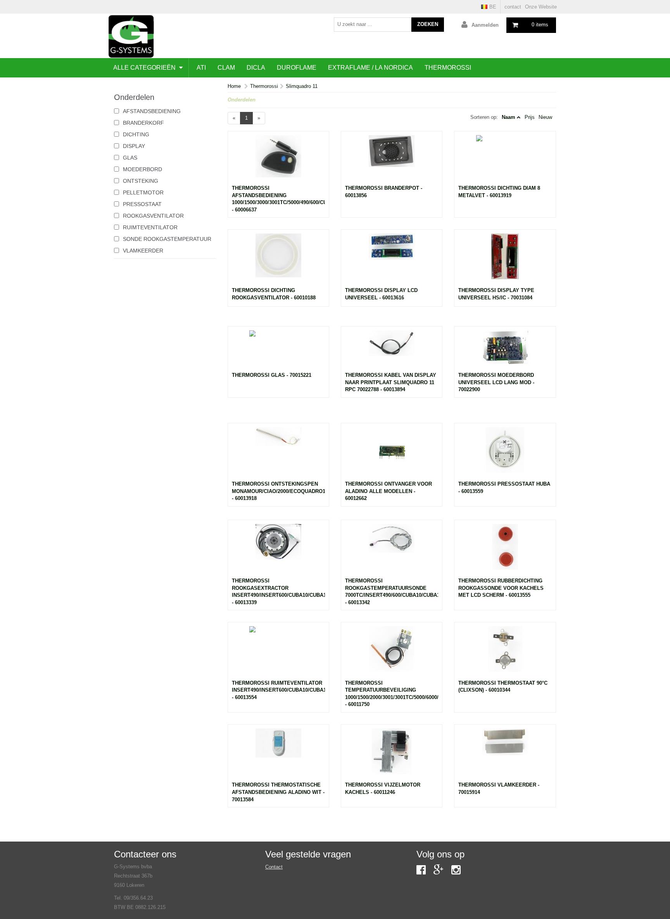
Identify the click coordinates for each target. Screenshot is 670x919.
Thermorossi (448, 67)
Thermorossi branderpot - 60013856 (383, 191)
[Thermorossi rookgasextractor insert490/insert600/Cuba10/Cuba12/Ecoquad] (278, 550)
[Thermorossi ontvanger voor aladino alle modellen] (391, 454)
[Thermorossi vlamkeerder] (504, 755)
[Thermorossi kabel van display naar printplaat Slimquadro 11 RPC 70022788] (391, 351)
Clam (226, 67)
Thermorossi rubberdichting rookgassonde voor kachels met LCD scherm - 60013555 (501, 588)
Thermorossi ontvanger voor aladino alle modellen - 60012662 (388, 491)
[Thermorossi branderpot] (391, 160)
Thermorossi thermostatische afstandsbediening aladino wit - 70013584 (278, 792)
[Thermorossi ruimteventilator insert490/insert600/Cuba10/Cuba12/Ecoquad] (278, 653)
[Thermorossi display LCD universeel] (391, 260)
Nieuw (545, 117)
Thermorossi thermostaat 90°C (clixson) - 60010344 (502, 686)
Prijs (530, 117)
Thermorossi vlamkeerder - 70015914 (498, 788)
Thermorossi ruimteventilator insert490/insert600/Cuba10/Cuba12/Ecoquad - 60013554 (278, 690)
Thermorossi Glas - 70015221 (271, 375)
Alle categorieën (145, 67)
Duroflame (296, 67)
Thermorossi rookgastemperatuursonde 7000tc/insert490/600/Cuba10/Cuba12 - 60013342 (391, 591)
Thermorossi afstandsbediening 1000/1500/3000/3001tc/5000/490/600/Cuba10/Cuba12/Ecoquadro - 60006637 (278, 199)
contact (512, 7)
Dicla (256, 67)
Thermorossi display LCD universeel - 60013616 (381, 294)
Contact (274, 867)
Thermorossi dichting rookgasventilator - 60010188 (274, 294)
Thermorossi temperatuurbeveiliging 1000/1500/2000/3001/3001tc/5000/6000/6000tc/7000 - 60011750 (391, 694)
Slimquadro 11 (302, 86)
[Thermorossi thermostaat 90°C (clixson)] (504, 653)
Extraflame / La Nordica (370, 67)
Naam (508, 117)
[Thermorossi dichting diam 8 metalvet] (504, 160)
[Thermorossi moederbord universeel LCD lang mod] (504, 351)
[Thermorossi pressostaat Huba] (504, 454)
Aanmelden (485, 25)
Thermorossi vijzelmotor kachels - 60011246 (382, 788)
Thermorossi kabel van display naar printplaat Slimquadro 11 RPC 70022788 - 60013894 (390, 382)
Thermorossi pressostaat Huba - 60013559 (504, 487)
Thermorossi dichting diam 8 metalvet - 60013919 (499, 191)
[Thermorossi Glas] (278, 351)
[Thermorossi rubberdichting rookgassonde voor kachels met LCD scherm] (504, 550)
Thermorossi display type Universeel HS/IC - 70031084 (496, 294)
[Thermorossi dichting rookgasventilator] (278, 260)
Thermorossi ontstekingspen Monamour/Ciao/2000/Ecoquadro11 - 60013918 (278, 491)
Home (234, 86)
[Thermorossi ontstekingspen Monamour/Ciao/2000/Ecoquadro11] (278, 454)
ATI (201, 67)
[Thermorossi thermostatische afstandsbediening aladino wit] (278, 755)
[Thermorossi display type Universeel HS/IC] (504, 260)
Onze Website (541, 7)
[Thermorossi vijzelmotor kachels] (391, 755)
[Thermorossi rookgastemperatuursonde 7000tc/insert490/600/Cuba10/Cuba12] (391, 550)
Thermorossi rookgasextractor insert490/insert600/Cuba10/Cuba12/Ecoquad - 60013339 (278, 591)
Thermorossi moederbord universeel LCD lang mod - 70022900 (496, 382)
